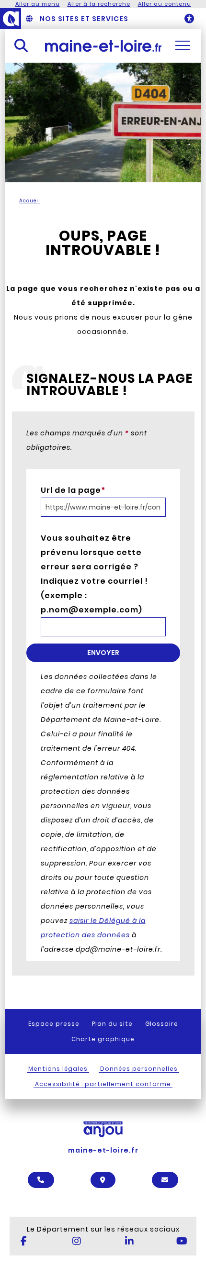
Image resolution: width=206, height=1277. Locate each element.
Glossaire (161, 1024)
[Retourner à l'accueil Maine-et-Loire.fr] (103, 45)
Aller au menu (37, 4)
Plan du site (112, 1024)
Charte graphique (103, 1039)
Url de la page (73, 490)
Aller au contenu (164, 4)
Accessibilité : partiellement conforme (103, 1084)
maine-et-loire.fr (103, 1150)
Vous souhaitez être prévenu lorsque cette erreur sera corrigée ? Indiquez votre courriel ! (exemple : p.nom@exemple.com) (94, 574)
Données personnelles (139, 1069)
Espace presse (54, 1024)
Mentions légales (58, 1069)
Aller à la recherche (99, 4)
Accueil (29, 200)
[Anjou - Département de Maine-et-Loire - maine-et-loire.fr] (10, 18)
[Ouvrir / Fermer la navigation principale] (182, 45)
